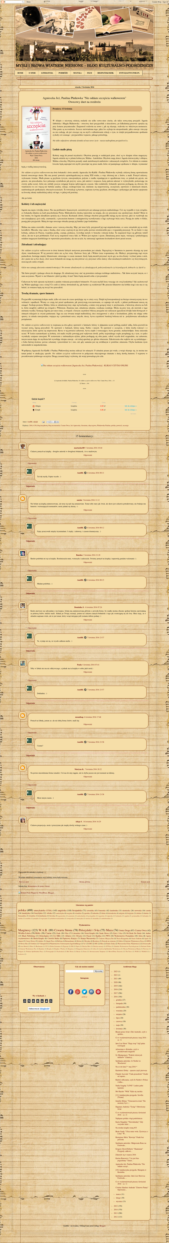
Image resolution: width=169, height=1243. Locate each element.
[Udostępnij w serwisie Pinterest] (58, 422)
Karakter (41, 949)
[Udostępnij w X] (52, 422)
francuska (101, 910)
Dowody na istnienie (109, 941)
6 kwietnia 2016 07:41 (91, 664)
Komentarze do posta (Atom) (39, 886)
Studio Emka (110, 943)
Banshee (79, 555)
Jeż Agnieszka (75, 425)
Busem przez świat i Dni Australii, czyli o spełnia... (131, 1033)
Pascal (88, 936)
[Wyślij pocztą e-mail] (47, 422)
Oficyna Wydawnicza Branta (131, 949)
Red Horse (70, 951)
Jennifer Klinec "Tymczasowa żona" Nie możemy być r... (131, 1102)
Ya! (84, 943)
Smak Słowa (104, 933)
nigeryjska (44, 918)
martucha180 (79, 447)
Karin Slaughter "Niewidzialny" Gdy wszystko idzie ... (129, 1123)
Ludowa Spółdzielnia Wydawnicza (109, 949)
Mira (102, 943)
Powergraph (50, 951)
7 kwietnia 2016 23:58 (95, 742)
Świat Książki (89, 933)
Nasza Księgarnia (123, 938)
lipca (118, 1017)
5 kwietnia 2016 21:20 (91, 555)
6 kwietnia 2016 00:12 (95, 527)
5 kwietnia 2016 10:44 (93, 448)
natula (79, 500)
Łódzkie (40, 941)
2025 (116, 971)
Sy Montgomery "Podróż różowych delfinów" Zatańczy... (129, 1056)
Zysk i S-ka (117, 933)
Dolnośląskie (44, 936)
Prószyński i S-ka (89, 930)
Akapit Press (50, 941)
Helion (79, 941)
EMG (90, 943)
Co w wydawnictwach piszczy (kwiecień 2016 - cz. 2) (131, 1113)
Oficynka (87, 941)
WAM (137, 951)
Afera (140, 936)
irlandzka (32, 916)
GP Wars (108, 946)
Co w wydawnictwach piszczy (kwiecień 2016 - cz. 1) (131, 1182)
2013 (116, 1213)
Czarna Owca (65, 425)
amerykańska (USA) (43, 910)
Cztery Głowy (30, 941)
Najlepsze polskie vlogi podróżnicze (129, 1118)
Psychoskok (60, 951)
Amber (148, 933)
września (119, 1010)
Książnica (71, 949)
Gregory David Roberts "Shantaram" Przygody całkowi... (129, 1150)
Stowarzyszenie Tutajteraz (97, 951)
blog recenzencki (54, 425)
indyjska (122, 913)
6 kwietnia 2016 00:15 (95, 580)
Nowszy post (24, 882)
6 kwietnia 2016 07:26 (93, 607)
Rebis (37, 933)
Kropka (49, 949)
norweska (138, 910)
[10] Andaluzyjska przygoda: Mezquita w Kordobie (131, 1171)
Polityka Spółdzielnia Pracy (34, 951)
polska (113, 425)
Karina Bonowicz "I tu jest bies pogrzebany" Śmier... (127, 1159)
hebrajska (145, 916)
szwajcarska (70, 918)
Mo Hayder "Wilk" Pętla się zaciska (129, 1091)
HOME (20, 72)
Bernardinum (69, 941)
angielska (62, 910)
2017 (116, 993)
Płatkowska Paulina (104, 425)
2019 (116, 986)
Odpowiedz (88, 455)
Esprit (77, 946)
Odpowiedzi (32, 463)
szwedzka (90, 910)
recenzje (126, 425)
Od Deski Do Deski (133, 933)
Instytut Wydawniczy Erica (134, 941)
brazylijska (38, 913)
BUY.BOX (133, 414)
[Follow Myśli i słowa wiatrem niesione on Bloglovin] (39, 1010)
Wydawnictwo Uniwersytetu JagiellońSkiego (65, 943)
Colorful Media (53, 938)
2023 (116, 975)
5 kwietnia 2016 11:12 (91, 500)
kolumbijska (42, 916)
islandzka (78, 913)
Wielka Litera (24, 933)
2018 (116, 989)
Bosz (31, 946)
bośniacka (119, 916)
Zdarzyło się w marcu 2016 (126, 1154)
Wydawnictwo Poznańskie (124, 936)
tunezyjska (80, 918)
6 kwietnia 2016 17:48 (92, 717)
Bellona (60, 941)
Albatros (68, 936)
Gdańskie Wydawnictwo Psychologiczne (126, 946)
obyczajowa (92, 425)
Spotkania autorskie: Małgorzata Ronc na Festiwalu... (131, 1144)
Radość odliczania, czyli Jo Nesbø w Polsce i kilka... (132, 1080)
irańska (20, 918)
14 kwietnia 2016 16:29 (92, 821)
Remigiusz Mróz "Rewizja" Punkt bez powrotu (130, 1138)
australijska (60, 913)
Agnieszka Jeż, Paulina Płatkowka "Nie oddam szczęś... (130, 1165)
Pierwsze (146, 949)
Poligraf (20, 951)
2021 (116, 978)
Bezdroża (96, 941)
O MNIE (32, 72)
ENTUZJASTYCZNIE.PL (129, 72)
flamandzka (22, 916)
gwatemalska (136, 916)
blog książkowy (42, 425)
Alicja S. (79, 821)
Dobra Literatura (55, 946)
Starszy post (145, 882)
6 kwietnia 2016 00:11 (95, 473)
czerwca (119, 1021)
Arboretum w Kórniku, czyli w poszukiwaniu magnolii (127, 1050)
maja (118, 1025)
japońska (87, 913)
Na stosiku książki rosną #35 (126, 1127)
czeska (148, 910)
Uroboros (33, 943)
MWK (149, 941)
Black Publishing (28, 936)
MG (96, 943)
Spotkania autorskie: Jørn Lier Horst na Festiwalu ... (130, 1177)
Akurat (20, 941)
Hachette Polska (146, 946)
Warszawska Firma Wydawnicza (129, 943)
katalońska (114, 910)
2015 (116, 1206)
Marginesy (24, 930)
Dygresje (65, 946)
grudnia (119, 1000)
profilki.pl (84, 997)
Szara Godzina (137, 938)
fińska (103, 913)
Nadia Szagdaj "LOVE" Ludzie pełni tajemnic (129, 1086)
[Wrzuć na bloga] (50, 422)
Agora (146, 938)
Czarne (48, 933)
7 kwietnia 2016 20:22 (93, 769)
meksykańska (81, 916)
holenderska (112, 913)
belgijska (130, 913)
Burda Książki (38, 938)
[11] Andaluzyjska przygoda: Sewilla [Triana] (129, 1096)
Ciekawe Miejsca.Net (106, 938)
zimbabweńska (105, 918)
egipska (127, 916)
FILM (89, 72)
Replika (98, 936)
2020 (116, 982)
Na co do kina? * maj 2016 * (126, 1066)
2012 (116, 1217)
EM (72, 946)
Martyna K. (79, 769)
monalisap (79, 717)
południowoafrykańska (57, 918)
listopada (119, 1003)
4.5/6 (35, 425)
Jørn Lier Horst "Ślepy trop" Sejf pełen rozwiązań (130, 1044)
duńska (146, 913)
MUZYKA (77, 72)
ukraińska (96, 918)
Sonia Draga (124, 930)
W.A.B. (43, 930)
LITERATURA (47, 72)
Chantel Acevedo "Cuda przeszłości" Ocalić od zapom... (132, 1075)
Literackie (76, 933)
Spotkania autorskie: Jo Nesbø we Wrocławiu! (128, 1062)
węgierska (101, 916)
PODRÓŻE (63, 72)
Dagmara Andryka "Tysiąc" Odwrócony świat (130, 1107)
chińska (138, 913)
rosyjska (69, 913)
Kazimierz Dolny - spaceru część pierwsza (131, 1070)
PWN (108, 936)
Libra (94, 949)
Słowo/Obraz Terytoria (116, 951)
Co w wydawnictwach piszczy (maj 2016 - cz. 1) (131, 1038)
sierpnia (119, 1014)
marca (118, 1194)
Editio (121, 941)
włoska (49, 913)
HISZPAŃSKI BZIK (105, 72)
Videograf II (43, 943)
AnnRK (80, 472)
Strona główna (84, 882)
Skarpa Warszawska (88, 938)
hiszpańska (77, 910)
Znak (58, 933)
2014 (116, 1209)
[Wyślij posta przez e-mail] (43, 422)
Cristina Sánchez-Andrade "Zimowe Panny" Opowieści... (132, 1188)
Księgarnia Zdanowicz (83, 949)
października (121, 1007)
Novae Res (24, 943)
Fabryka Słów (86, 946)
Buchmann (39, 946)
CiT (46, 946)
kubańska (96, 913)
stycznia (119, 1201)
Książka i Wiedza (59, 949)
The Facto (129, 951)
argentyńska (61, 916)
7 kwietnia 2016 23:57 (95, 637)
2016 (30, 425)
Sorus (85, 951)
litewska (52, 916)
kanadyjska (26, 913)
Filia (66, 933)
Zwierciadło (146, 943)
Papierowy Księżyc (70, 938)
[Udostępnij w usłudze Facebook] (55, 422)
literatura (84, 425)
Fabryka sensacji (98, 946)
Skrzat (78, 951)
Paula (79, 664)
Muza (109, 930)
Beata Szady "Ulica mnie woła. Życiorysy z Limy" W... (132, 1132)
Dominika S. (79, 607)
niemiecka (126, 910)
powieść (119, 425)
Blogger (102, 1225)
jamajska (35, 918)
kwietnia (119, 1028)
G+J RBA (57, 936)
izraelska (27, 918)
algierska (110, 916)
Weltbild (144, 951)
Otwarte (79, 936)
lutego (118, 1197)
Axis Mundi (24, 946)
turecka (88, 918)
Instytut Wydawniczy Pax (28, 949)
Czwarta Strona (63, 930)
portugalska (91, 916)
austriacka (71, 916)
